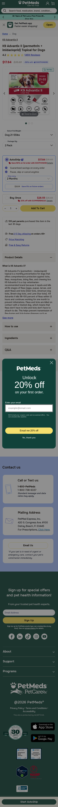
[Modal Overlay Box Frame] (29, 403)
